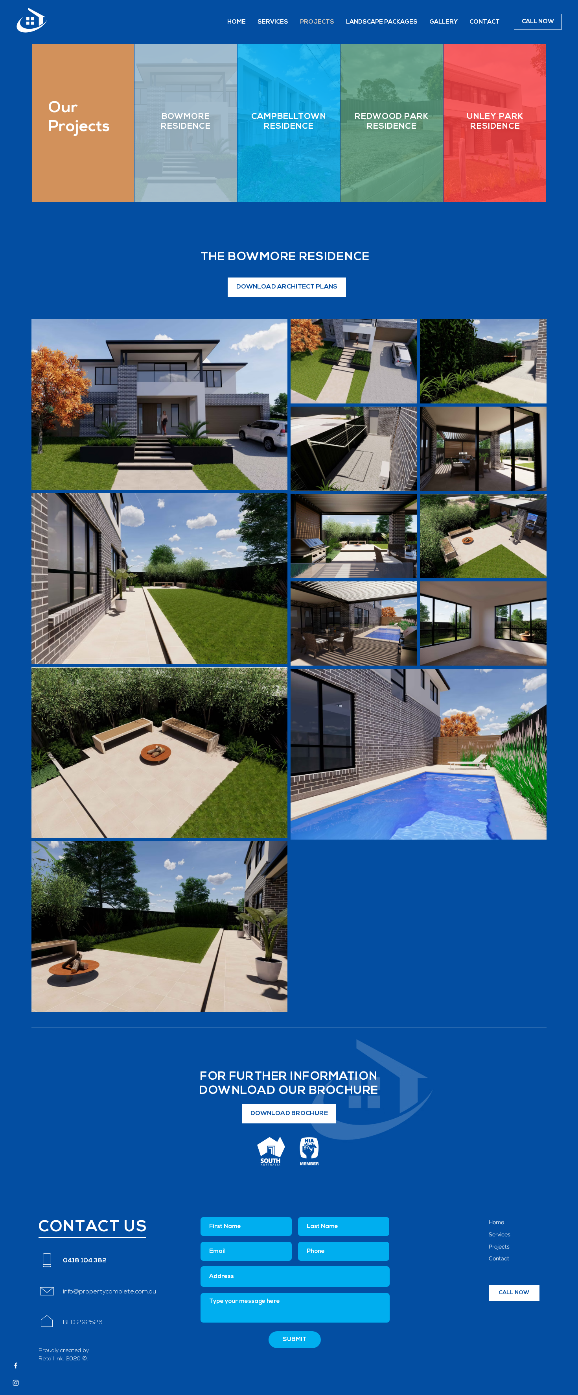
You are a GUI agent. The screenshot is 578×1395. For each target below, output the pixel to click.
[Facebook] (16, 1365)
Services (499, 1234)
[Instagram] (16, 1383)
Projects (499, 1246)
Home (496, 1222)
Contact (499, 1258)
